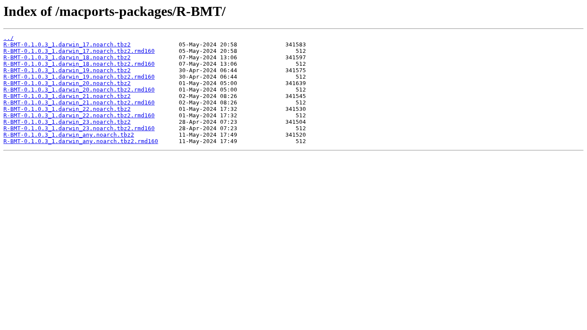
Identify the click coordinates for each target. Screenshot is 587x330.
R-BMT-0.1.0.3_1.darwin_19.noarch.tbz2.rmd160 (79, 76)
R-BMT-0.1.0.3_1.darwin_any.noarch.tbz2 (68, 134)
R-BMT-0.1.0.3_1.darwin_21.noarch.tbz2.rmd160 (79, 102)
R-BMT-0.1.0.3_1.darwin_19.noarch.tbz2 (67, 70)
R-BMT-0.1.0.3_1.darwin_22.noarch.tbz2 (67, 109)
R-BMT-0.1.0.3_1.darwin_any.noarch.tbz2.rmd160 (80, 141)
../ (8, 38)
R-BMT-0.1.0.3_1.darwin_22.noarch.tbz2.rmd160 (79, 115)
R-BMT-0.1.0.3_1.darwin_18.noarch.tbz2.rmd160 (79, 64)
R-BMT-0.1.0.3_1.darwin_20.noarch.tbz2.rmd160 (79, 89)
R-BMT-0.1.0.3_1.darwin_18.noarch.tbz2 (67, 57)
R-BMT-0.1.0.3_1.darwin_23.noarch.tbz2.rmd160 (79, 128)
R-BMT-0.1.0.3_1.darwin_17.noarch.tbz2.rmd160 (79, 51)
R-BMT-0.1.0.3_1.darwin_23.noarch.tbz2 (67, 122)
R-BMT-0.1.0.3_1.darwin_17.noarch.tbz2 (67, 44)
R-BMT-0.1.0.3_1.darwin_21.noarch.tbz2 (67, 96)
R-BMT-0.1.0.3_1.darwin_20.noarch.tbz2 (67, 83)
